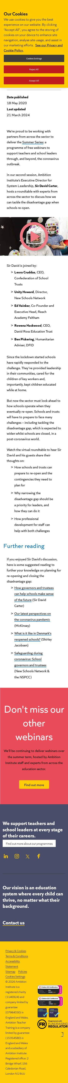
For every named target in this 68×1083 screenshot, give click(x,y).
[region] (34, 44)
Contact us (14, 922)
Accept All (34, 80)
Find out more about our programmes (29, 843)
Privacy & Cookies (15, 951)
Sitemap (10, 971)
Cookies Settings (15, 976)
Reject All (34, 69)
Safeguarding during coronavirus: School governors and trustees (30, 658)
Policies (22, 971)
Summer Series (32, 141)
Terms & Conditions (16, 956)
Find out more (34, 784)
